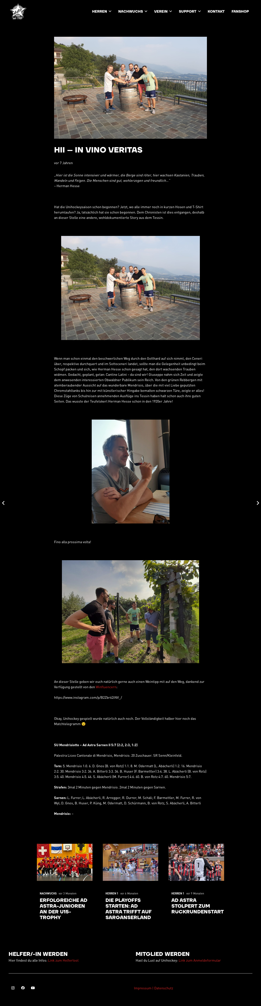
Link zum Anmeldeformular (200, 960)
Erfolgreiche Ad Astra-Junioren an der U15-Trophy (63, 909)
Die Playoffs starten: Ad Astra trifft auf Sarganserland (128, 909)
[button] (110, 11)
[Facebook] (23, 988)
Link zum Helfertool (63, 960)
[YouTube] (32, 988)
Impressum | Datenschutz (153, 988)
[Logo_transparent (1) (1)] (18, 11)
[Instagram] (13, 988)
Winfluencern (106, 687)
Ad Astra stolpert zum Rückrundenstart (197, 906)
